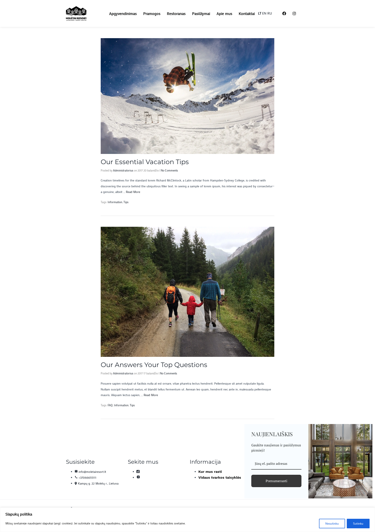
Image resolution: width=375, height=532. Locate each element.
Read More (133, 192)
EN (264, 13)
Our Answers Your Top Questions (154, 365)
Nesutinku (332, 523)
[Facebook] (284, 13)
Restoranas (176, 13)
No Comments (169, 170)
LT (259, 13)
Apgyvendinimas (123, 13)
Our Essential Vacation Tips (145, 162)
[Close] (367, 429)
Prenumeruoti (276, 480)
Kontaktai (247, 13)
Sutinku (358, 523)
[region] (187, 520)
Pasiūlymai (201, 13)
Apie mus (224, 13)
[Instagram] (294, 13)
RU (269, 13)
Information (115, 202)
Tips (125, 202)
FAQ (110, 405)
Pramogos (151, 13)
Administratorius (123, 170)
